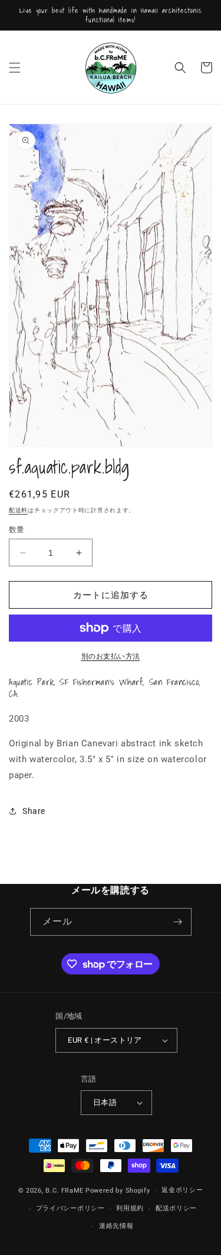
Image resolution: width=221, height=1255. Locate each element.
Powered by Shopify (117, 1190)
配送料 (18, 510)
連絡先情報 (116, 1226)
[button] (15, 68)
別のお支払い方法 (110, 656)
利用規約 (130, 1208)
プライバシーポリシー (70, 1208)
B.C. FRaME (64, 1190)
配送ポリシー (176, 1208)
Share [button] (33, 811)
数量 (17, 529)
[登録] (178, 922)
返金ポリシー (182, 1190)
